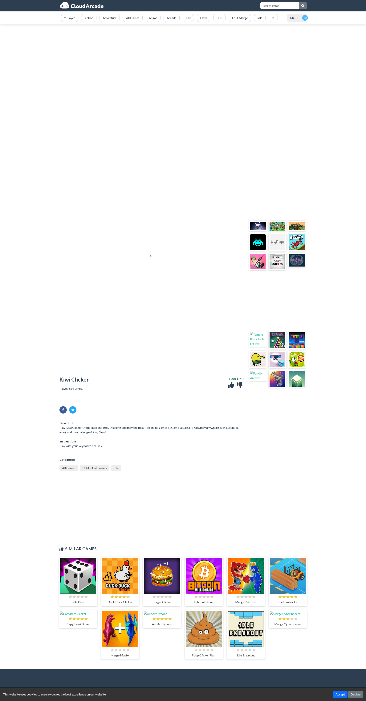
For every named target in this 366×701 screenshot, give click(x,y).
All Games (68, 468)
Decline (355, 694)
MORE (294, 17)
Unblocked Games (94, 468)
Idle (116, 468)
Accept (340, 694)
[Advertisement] (183, 60)
